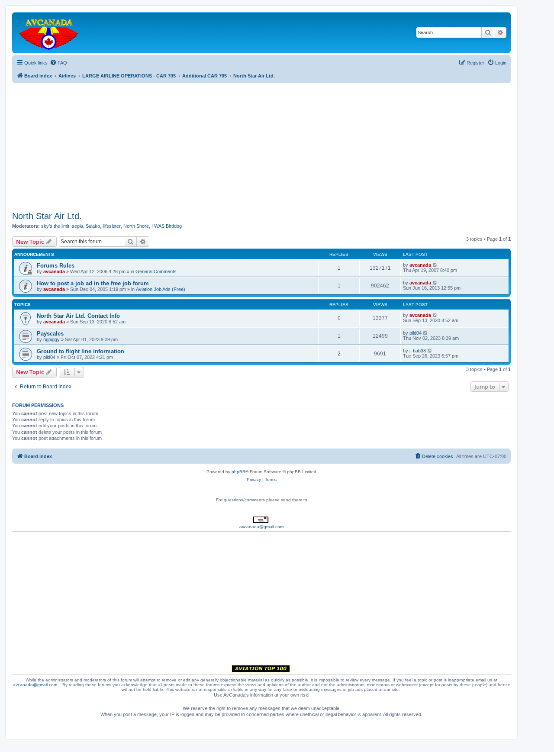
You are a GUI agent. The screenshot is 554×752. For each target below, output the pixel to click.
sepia (77, 226)
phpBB (238, 471)
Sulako (93, 226)
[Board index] (49, 32)
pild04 (415, 333)
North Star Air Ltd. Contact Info (78, 316)
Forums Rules (55, 265)
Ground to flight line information (80, 351)
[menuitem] (58, 63)
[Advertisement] (261, 143)
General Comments (156, 271)
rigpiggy (51, 339)
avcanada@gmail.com (261, 526)
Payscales (50, 333)
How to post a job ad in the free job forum (93, 283)
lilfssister (112, 226)
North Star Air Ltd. (47, 216)
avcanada (54, 271)
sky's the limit (55, 226)
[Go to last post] (435, 265)
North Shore (136, 226)
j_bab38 (417, 350)
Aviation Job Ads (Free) (160, 289)
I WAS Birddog (166, 226)
